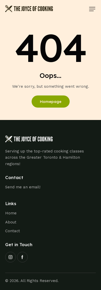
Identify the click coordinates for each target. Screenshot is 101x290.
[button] (92, 9)
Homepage (50, 101)
